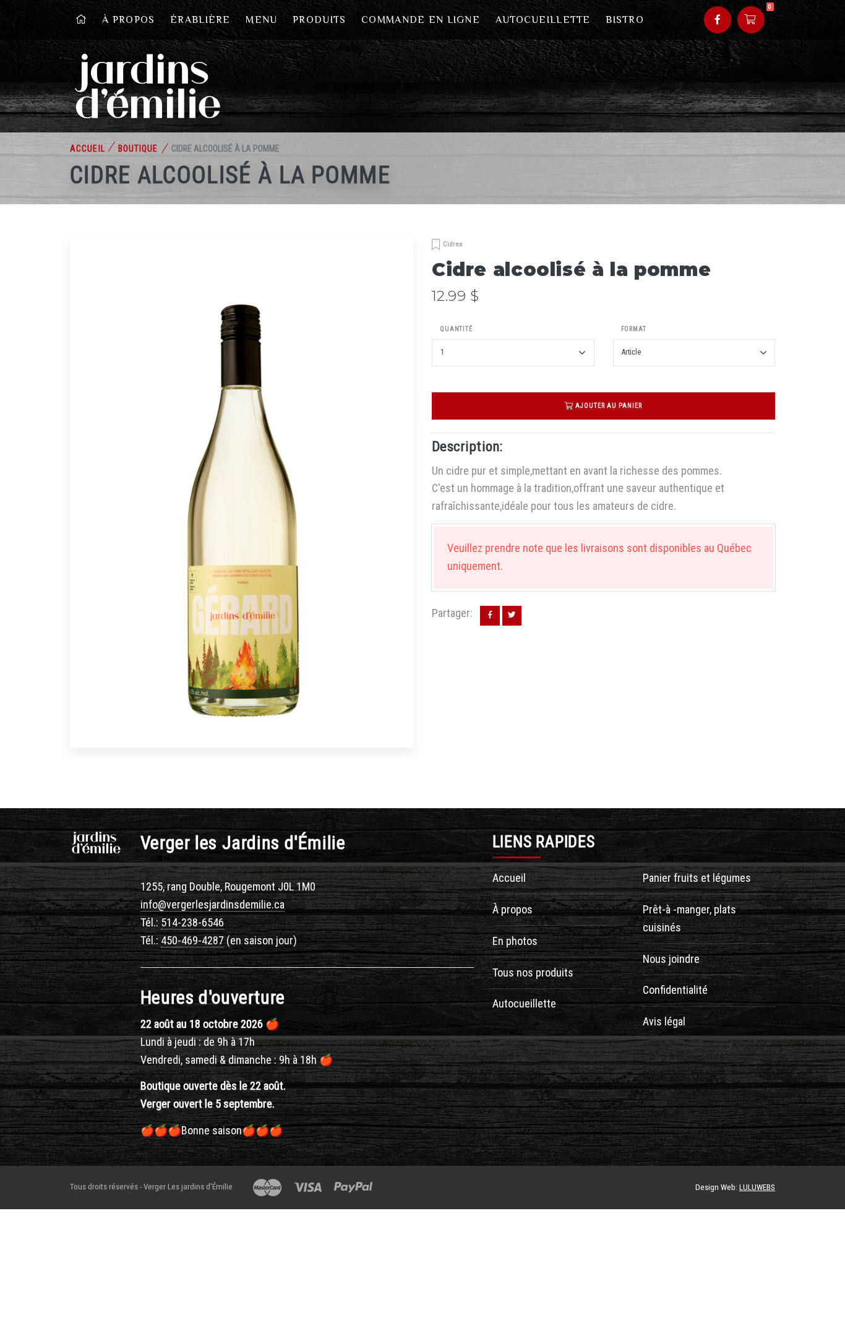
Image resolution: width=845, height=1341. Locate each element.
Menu (261, 19)
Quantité (456, 329)
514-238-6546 (192, 922)
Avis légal (664, 1021)
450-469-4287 (192, 940)
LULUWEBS (757, 1187)
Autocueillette (543, 19)
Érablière (200, 19)
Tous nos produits (532, 972)
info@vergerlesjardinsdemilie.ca (212, 904)
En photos (515, 940)
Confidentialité (675, 989)
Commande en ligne (420, 19)
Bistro (625, 19)
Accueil (87, 148)
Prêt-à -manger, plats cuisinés (689, 918)
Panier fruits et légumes (697, 877)
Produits (319, 19)
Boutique (138, 148)
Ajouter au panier (608, 406)
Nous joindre (671, 958)
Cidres (453, 243)
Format (633, 329)
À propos (128, 19)
